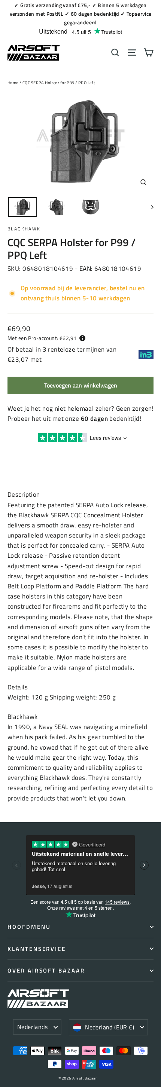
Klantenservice (36, 948)
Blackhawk (24, 228)
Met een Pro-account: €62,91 (41, 338)
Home (13, 83)
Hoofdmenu (29, 926)
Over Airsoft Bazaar (46, 970)
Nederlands (32, 1026)
